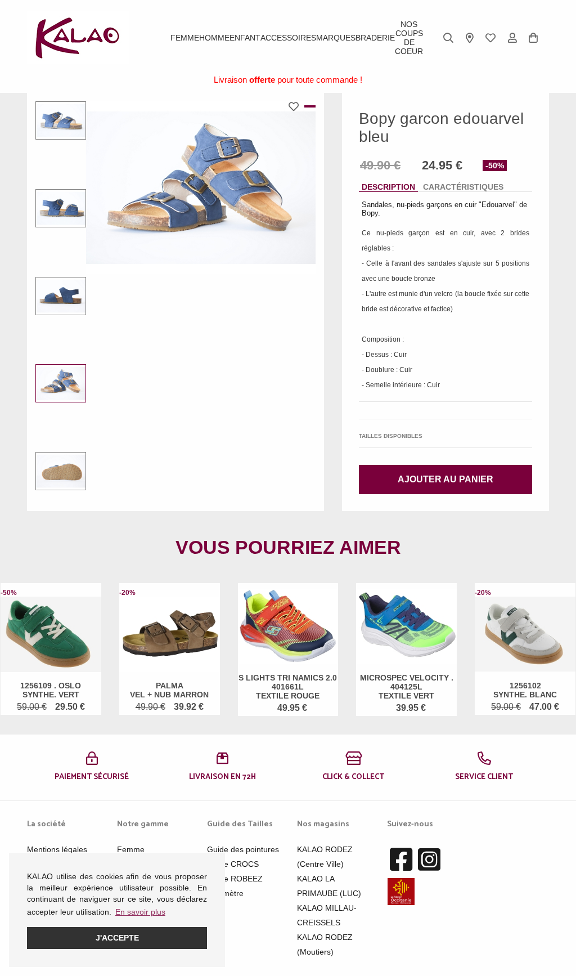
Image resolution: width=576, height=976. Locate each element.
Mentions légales (57, 849)
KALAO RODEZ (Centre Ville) (325, 856)
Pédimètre (225, 893)
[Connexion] (512, 37)
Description (388, 186)
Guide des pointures (243, 849)
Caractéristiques (463, 186)
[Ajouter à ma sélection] (296, 106)
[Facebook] (401, 860)
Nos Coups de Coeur (409, 38)
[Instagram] (429, 860)
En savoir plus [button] (140, 911)
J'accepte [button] (117, 937)
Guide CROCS (233, 863)
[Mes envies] (490, 37)
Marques (336, 37)
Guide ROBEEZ (235, 878)
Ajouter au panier (445, 479)
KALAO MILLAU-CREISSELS (327, 915)
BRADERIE (375, 37)
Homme (214, 37)
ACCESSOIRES (288, 37)
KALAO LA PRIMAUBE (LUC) (329, 886)
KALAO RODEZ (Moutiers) (325, 944)
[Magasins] (470, 37)
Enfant (245, 37)
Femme (184, 37)
